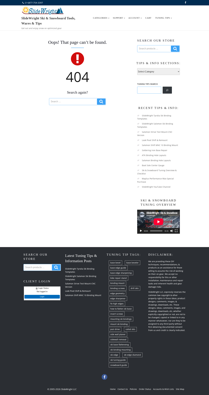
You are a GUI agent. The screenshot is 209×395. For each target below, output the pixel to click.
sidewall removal (118, 339)
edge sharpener (118, 298)
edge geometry (117, 293)
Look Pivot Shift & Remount (154, 140)
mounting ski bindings (121, 319)
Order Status (145, 389)
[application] (158, 222)
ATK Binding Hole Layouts (154, 155)
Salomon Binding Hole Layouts (156, 160)
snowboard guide (118, 365)
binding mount (117, 283)
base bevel (115, 262)
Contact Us (123, 389)
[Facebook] (186, 3)
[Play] (140, 230)
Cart (148, 18)
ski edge (114, 354)
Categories (100, 18)
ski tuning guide (118, 360)
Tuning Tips (162, 18)
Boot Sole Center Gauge (153, 165)
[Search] (167, 90)
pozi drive (115, 329)
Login (42, 297)
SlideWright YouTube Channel (156, 186)
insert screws (116, 314)
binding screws (117, 288)
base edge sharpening (121, 273)
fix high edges (117, 303)
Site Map (180, 389)
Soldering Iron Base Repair (154, 150)
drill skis (135, 288)
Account (134, 18)
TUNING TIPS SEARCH (147, 84)
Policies (133, 389)
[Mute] (171, 230)
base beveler (132, 262)
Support (118, 18)
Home (113, 389)
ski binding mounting (120, 349)
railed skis (130, 329)
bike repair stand (118, 278)
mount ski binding (119, 324)
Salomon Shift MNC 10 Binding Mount (160, 145)
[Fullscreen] (176, 230)
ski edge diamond (132, 354)
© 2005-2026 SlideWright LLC (61, 389)
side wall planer (118, 334)
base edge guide (118, 267)
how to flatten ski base (121, 308)
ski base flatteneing (119, 344)
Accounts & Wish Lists (163, 389)
